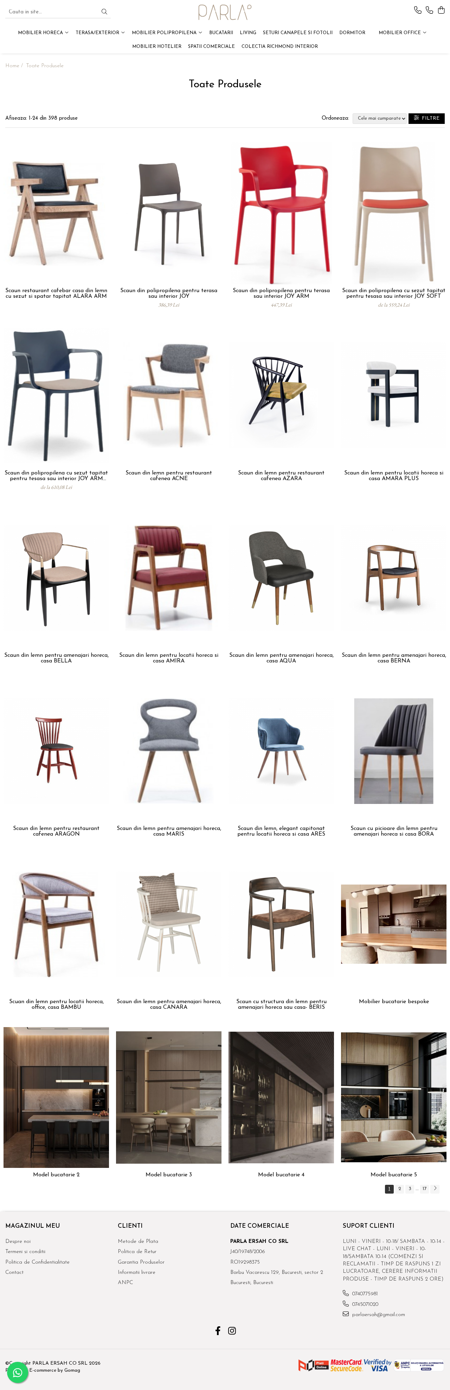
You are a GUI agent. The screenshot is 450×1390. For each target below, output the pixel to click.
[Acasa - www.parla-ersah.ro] (225, 12)
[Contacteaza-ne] (418, 10)
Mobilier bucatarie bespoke (394, 1002)
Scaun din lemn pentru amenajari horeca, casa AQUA (281, 658)
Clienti (130, 1226)
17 (425, 1188)
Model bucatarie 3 (169, 1175)
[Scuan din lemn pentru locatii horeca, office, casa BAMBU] (56, 924)
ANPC (125, 1282)
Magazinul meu (32, 1226)
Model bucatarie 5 (394, 1175)
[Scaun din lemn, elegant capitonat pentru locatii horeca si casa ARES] (281, 751)
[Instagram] (232, 1332)
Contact (14, 1272)
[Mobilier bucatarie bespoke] (393, 924)
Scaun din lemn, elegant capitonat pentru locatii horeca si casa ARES (281, 831)
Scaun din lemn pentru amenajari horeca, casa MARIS (169, 831)
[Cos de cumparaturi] (441, 10)
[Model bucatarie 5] (393, 1097)
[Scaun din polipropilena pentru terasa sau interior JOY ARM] (281, 213)
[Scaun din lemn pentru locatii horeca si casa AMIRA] (168, 578)
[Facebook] (218, 1332)
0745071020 (364, 1304)
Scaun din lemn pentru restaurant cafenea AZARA (281, 476)
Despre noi (18, 1241)
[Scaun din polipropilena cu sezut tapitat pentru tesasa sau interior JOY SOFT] (393, 213)
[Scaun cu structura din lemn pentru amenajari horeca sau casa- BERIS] (281, 924)
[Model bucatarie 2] (56, 1097)
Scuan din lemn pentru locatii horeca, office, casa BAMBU (56, 1004)
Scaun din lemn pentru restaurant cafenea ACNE (169, 476)
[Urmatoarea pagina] (434, 1189)
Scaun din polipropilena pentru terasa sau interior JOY (168, 293)
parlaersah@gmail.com (378, 1314)
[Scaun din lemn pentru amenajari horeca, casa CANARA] (168, 924)
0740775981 (364, 1294)
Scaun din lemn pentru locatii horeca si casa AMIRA (168, 658)
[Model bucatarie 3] (168, 1097)
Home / (15, 66)
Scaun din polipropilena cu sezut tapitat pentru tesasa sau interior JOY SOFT (393, 293)
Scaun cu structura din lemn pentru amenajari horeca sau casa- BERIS (281, 1004)
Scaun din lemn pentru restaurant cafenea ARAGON (56, 831)
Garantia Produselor (141, 1262)
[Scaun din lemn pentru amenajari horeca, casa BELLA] (56, 578)
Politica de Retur (137, 1251)
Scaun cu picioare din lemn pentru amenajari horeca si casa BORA (394, 831)
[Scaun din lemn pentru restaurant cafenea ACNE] (168, 395)
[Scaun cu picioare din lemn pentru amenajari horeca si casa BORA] (393, 751)
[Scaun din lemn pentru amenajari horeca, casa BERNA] (393, 578)
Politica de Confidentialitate (37, 1262)
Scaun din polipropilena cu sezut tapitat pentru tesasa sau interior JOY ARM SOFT (56, 476)
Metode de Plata (138, 1241)
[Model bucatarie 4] (281, 1097)
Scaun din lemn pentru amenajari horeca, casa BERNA (394, 658)
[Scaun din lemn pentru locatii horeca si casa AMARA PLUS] (393, 395)
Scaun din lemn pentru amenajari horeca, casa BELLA (56, 658)
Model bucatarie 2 (56, 1175)
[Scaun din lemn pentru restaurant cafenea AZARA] (281, 395)
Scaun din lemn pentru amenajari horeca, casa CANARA (169, 1004)
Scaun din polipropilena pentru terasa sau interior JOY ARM (281, 293)
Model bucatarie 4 (281, 1175)
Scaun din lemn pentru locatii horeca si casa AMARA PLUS (393, 476)
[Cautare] (104, 12)
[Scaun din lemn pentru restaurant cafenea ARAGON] (56, 751)
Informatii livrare (136, 1272)
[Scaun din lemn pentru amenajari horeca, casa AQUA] (281, 578)
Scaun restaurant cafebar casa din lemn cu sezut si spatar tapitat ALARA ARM (56, 293)
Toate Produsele (45, 66)
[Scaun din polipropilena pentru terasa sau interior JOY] (168, 213)
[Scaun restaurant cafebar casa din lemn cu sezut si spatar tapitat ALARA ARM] (56, 213)
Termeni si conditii (25, 1251)
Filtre (429, 118)
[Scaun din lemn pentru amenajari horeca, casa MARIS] (168, 751)
